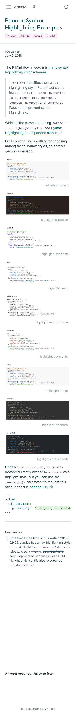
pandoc (11, 35)
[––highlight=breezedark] (38, 443)
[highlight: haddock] (38, 238)
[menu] (8, 7)
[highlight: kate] (38, 273)
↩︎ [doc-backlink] (32, 565)
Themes (51, 35)
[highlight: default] (38, 170)
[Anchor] (24, 531)
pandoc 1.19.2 (40, 487)
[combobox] (67, 7)
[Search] (66, 7)
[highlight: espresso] (38, 204)
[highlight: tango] (38, 375)
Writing (24, 35)
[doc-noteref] (61, 133)
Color (38, 35)
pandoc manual (46, 133)
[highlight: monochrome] (38, 307)
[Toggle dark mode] (34, 7)
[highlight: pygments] (38, 341)
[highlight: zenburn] (38, 409)
